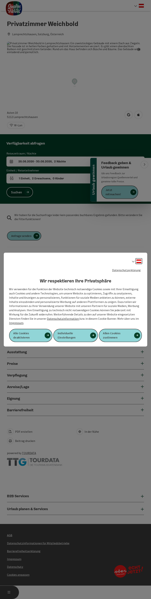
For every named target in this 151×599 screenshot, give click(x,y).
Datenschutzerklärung (126, 270)
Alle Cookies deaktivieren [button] (21, 335)
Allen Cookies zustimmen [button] (111, 335)
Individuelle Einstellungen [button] (67, 335)
